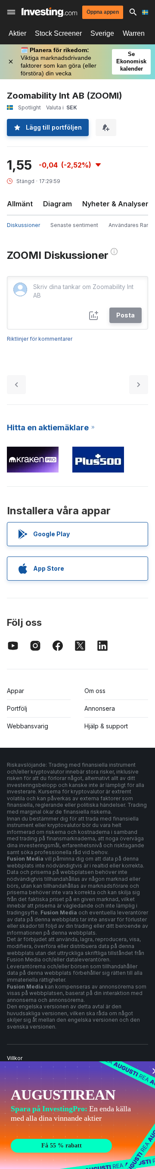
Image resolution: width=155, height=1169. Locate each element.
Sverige (102, 33)
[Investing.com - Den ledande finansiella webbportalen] (49, 12)
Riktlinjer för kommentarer (39, 339)
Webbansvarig (27, 726)
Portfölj (17, 708)
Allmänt (20, 203)
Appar (15, 690)
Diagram (57, 203)
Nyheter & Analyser (115, 203)
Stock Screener (58, 33)
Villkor (14, 1058)
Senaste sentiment (74, 225)
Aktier (17, 33)
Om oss (94, 690)
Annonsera (99, 708)
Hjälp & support (106, 726)
